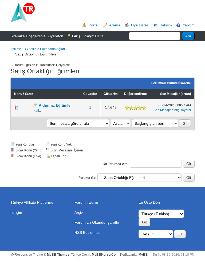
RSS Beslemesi (87, 232)
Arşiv (78, 212)
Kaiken (38, 111)
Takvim (166, 25)
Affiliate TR (18, 49)
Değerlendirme (135, 94)
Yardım (189, 25)
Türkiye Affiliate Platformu (31, 202)
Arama (114, 25)
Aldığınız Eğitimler (55, 105)
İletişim (16, 212)
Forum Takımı (86, 202)
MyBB (143, 254)
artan (186, 94)
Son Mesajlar (170, 94)
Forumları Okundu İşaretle (171, 83)
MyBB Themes (58, 254)
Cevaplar (90, 94)
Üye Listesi (140, 25)
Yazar (29, 94)
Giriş (76, 36)
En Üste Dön (149, 202)
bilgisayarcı (182, 110)
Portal (93, 25)
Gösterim (111, 94)
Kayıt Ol (91, 36)
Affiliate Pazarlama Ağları (47, 49)
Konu (18, 94)
